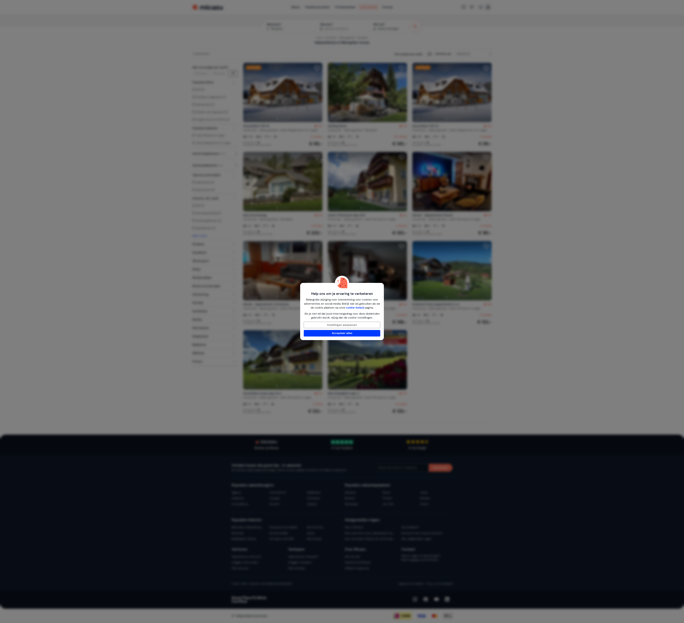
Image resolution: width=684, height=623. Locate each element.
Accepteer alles (342, 333)
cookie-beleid (355, 307)
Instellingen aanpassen (342, 325)
